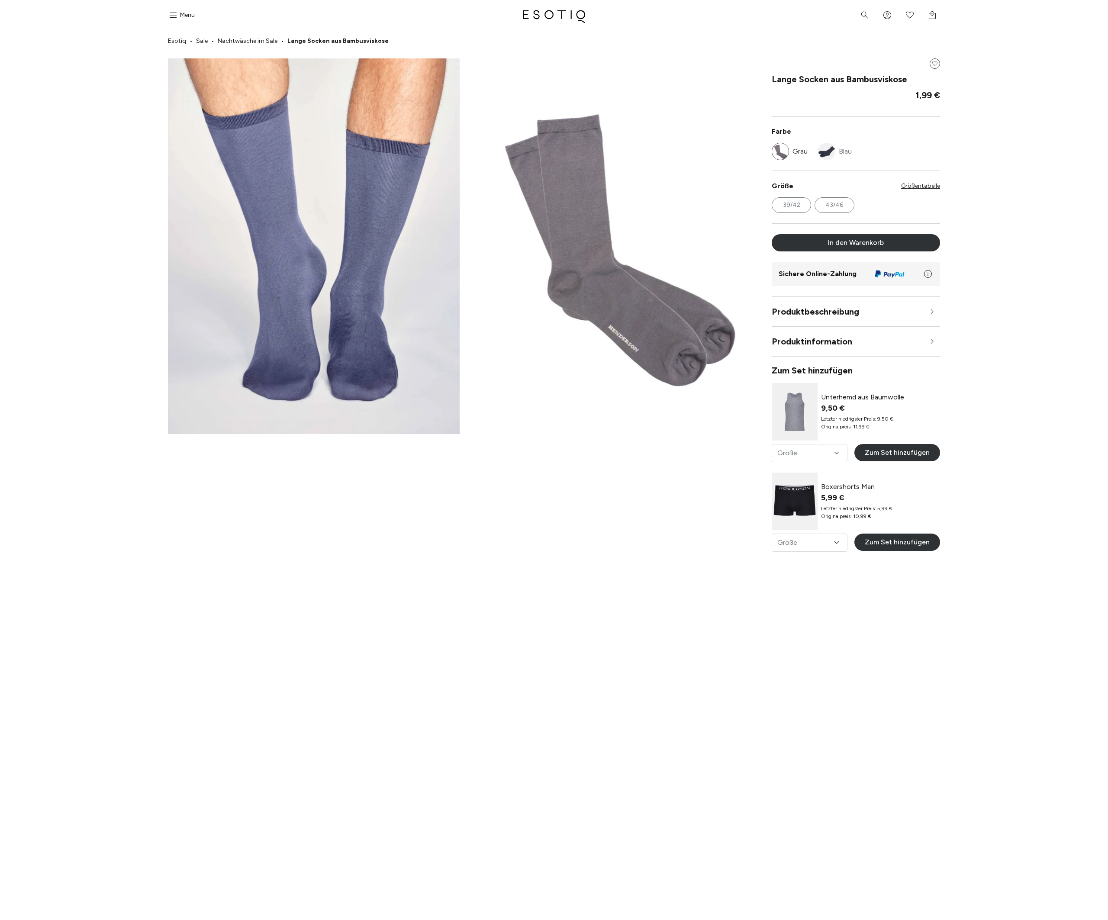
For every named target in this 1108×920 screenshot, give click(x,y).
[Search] (865, 15)
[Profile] (887, 15)
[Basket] (932, 15)
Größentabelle (920, 186)
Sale (202, 41)
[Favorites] (910, 15)
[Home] (554, 15)
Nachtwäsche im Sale (247, 41)
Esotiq (177, 41)
